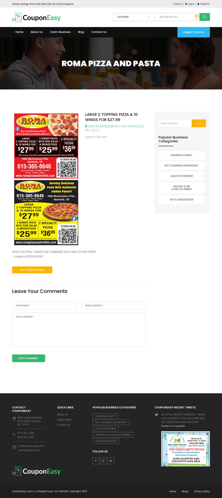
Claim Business (60, 32)
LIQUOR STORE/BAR (181, 176)
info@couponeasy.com (31, 446)
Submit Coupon (193, 32)
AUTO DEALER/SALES (181, 199)
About (185, 491)
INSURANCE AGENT (181, 155)
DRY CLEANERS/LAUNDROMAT (182, 165)
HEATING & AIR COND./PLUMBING (181, 188)
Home (19, 32)
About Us (37, 32)
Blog (81, 32)
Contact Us (99, 32)
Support (177, 3)
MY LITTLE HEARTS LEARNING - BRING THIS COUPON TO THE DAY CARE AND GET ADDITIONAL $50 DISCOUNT (183, 420)
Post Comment (28, 358)
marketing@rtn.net (29, 450)
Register (205, 3)
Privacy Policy (202, 491)
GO (199, 123)
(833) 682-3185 (25, 437)
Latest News (64, 419)
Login (190, 3)
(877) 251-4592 (25, 433)
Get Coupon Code (32, 270)
